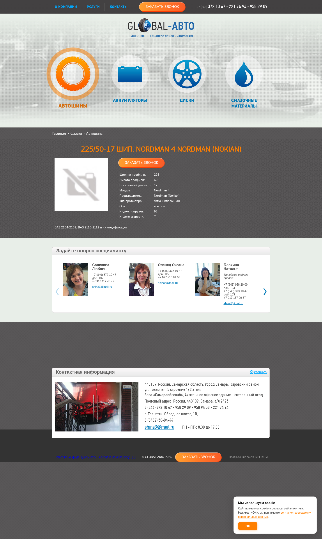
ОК (248, 526)
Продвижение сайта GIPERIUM (248, 457)
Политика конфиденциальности (75, 457)
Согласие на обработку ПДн (117, 457)
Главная (59, 133)
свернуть (260, 372)
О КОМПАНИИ (66, 7)
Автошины (73, 105)
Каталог (76, 133)
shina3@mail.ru (102, 286)
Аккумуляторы (130, 100)
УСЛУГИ (93, 7)
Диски (187, 100)
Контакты (118, 7)
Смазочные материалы (244, 103)
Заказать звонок (162, 7)
